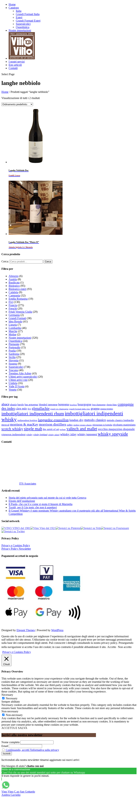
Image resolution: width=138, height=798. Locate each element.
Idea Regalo (15, 321)
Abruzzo (14, 276)
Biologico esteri (17, 289)
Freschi (13, 308)
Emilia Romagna (18, 298)
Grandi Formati (17, 318)
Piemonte (14, 344)
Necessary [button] (7, 694)
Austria (13, 279)
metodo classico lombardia (120, 420)
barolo (20, 404)
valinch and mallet (81, 429)
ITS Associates (27, 483)
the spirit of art (51, 429)
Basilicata (14, 282)
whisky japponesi (87, 434)
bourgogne (84, 404)
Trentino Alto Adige (20, 373)
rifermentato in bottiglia (102, 425)
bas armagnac (31, 404)
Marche (13, 331)
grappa (95, 408)
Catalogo (14, 7)
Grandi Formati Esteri (28, 20)
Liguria (13, 324)
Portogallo (14, 347)
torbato (63, 429)
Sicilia (12, 357)
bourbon (73, 405)
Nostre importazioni (20, 30)
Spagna (13, 363)
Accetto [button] (111, 646)
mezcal (5, 424)
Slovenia (14, 360)
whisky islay (68, 434)
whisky (29, 434)
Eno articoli (15, 64)
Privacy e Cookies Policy (15, 545)
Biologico (14, 285)
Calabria (13, 292)
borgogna (63, 404)
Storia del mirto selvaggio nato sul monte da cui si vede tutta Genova (47, 497)
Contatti (13, 68)
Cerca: (5, 261)
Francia (13, 305)
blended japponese (48, 404)
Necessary (11, 698)
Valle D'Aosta (16, 386)
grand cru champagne (59, 409)
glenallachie (41, 408)
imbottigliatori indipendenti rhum (32, 413)
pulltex (70, 425)
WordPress (57, 630)
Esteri (19, 17)
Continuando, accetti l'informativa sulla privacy (32, 749)
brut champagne (99, 404)
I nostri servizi (17, 61)
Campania (14, 295)
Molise (12, 334)
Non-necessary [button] (9, 711)
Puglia (12, 350)
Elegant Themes (26, 630)
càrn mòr (21, 408)
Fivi (11, 302)
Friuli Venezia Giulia (20, 311)
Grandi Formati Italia (28, 14)
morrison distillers (52, 424)
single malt (33, 429)
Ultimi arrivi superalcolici (23, 376)
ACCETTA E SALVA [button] (14, 727)
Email (4, 746)
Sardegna (14, 353)
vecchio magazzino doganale (116, 429)
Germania (14, 314)
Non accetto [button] (125, 646)
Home (12, 4)
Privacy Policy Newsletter (16, 548)
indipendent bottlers (27, 420)
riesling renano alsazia (82, 425)
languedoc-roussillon (53, 420)
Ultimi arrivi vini (18, 379)
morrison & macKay (24, 424)
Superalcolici (23, 23)
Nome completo (10, 742)
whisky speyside (113, 433)
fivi (29, 408)
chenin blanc (111, 405)
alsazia (13, 404)
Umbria (13, 383)
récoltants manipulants (124, 424)
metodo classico (95, 420)
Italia (18, 10)
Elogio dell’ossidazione (22, 500)
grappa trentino (106, 409)
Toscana (13, 370)
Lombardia (15, 327)
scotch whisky (12, 429)
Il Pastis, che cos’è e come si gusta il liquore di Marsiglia (40, 504)
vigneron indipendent (13, 434)
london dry (76, 420)
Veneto (13, 389)
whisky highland (40, 434)
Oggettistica (22, 27)
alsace (5, 404)
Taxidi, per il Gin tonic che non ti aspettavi (33, 507)
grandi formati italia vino (79, 409)
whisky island (53, 435)
